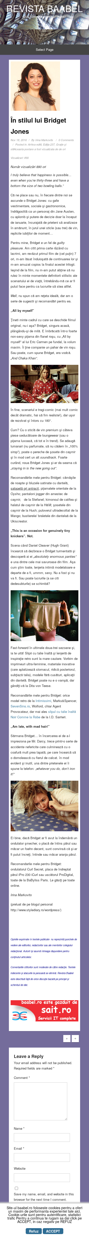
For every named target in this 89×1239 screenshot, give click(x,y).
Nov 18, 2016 (19, 140)
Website (19, 1168)
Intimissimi (43, 700)
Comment (22, 1077)
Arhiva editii (35, 144)
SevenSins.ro (20, 706)
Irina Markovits (44, 140)
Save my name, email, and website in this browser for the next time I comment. (44, 1197)
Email (19, 1148)
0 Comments (66, 140)
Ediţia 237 (49, 144)
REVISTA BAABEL (44, 8)
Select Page (44, 49)
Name (19, 1128)
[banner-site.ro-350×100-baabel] (44, 1012)
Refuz (34, 1231)
